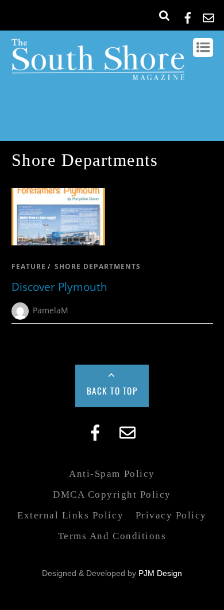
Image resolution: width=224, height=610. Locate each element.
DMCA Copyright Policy (112, 494)
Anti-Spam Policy (112, 473)
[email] (208, 16)
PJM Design (160, 573)
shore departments (98, 266)
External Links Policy (70, 515)
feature (28, 266)
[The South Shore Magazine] (97, 74)
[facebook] (188, 16)
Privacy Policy (171, 515)
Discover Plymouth (59, 286)
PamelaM (50, 310)
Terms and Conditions (112, 536)
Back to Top (112, 390)
